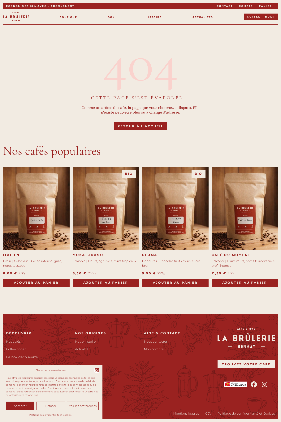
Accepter (20, 406)
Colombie (21, 261)
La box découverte (22, 357)
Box (111, 17)
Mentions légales (186, 413)
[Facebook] (254, 384)
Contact (225, 6)
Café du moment (231, 255)
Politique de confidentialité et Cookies (50, 414)
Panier (265, 6)
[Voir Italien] (36, 208)
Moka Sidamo (88, 255)
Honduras (149, 261)
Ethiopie (79, 261)
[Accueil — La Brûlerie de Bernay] (16, 16)
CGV (208, 413)
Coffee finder (261, 16)
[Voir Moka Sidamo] (106, 208)
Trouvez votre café (246, 364)
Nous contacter (155, 341)
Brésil (7, 261)
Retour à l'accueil (140, 126)
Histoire (153, 17)
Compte (246, 6)
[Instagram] (264, 384)
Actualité (82, 349)
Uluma (149, 255)
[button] (97, 370)
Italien (11, 255)
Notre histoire (85, 341)
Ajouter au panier (36, 282)
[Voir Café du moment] (245, 208)
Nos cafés (13, 341)
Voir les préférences (83, 406)
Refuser (50, 406)
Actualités (202, 17)
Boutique (68, 17)
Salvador (218, 261)
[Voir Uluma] (175, 208)
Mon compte (154, 349)
